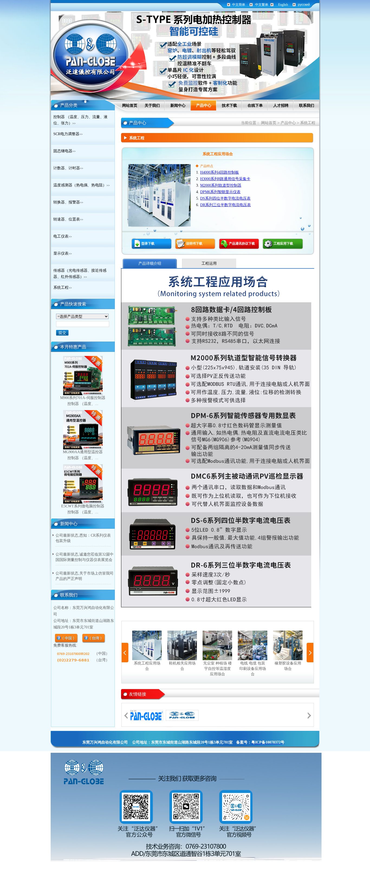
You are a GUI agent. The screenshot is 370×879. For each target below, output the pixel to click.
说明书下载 (194, 243)
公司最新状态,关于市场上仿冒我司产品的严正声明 (84, 576)
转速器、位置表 (68, 219)
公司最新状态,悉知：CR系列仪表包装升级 (83, 538)
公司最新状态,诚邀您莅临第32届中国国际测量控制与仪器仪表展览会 (84, 557)
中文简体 (238, 5)
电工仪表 (62, 236)
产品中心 (288, 123)
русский (304, 5)
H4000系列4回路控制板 (219, 172)
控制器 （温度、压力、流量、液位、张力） (80, 120)
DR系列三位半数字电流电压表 (225, 205)
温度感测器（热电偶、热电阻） (81, 185)
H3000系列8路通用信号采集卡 (225, 179)
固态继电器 (64, 151)
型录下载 (147, 243)
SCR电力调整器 (68, 134)
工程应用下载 (283, 243)
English (283, 5)
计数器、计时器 (68, 168)
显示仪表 (62, 253)
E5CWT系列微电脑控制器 (82, 506)
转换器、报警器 (68, 202)
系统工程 (62, 288)
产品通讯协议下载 (242, 243)
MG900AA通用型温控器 (83, 452)
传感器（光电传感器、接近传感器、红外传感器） (79, 273)
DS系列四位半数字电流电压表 (225, 198)
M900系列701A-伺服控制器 (82, 398)
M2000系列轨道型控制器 (220, 185)
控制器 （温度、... (82, 404)
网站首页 (268, 123)
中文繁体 (261, 5)
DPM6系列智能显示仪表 (220, 192)
